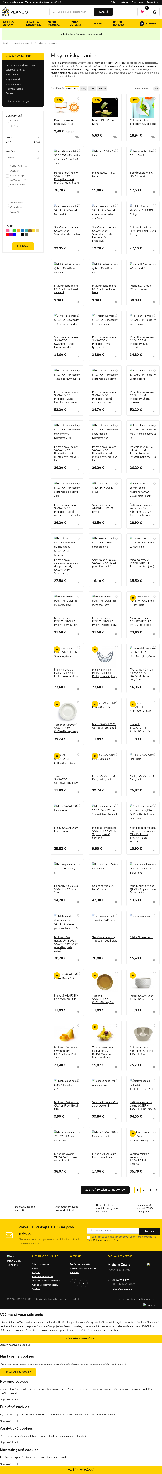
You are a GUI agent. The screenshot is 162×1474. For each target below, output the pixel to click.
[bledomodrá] (22, 230)
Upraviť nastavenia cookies (15, 1345)
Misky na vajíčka (14, 89)
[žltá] (33, 230)
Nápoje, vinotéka (54, 23)
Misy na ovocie (13, 79)
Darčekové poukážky (80, 1264)
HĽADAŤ (103, 12)
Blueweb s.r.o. (148, 1299)
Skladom (14, 120)
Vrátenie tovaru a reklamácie (46, 1281)
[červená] (7, 234)
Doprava (36, 1272)
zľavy (92, 88)
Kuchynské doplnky (9, 23)
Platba (35, 1268)
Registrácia (152, 2)
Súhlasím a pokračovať (81, 1339)
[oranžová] (18, 230)
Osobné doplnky (118, 23)
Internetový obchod (127, 1299)
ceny (83, 88)
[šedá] (26, 234)
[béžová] (37, 230)
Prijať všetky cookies (18, 1372)
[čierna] (22, 234)
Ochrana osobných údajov (107, 1240)
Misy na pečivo (13, 84)
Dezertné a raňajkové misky (20, 65)
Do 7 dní (14, 126)
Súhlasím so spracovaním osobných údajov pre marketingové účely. (121, 1238)
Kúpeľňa (97, 23)
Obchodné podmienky (43, 1277)
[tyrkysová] (26, 230)
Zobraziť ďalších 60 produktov (105, 1190)
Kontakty (74, 1272)
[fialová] (11, 234)
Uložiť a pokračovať (81, 1470)
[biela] (18, 234)
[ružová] (7, 230)
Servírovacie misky (15, 70)
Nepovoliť (5, 1399)
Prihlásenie (137, 2)
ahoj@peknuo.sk (122, 1289)
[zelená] (14, 230)
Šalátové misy (13, 74)
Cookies (36, 1289)
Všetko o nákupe (119, 2)
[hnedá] (30, 230)
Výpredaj (149, 23)
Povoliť (15, 1399)
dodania (102, 88)
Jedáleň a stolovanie (33, 23)
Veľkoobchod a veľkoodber (83, 1268)
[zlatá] (11, 230)
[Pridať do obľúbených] (78, 98)
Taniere (9, 93)
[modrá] (14, 234)
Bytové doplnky (75, 23)
